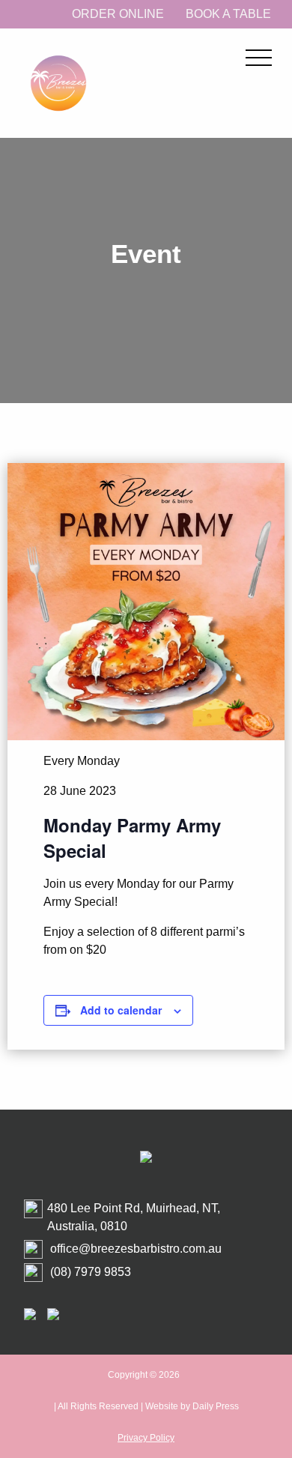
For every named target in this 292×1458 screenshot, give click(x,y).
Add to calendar (121, 1009)
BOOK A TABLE (228, 13)
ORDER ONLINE (118, 13)
